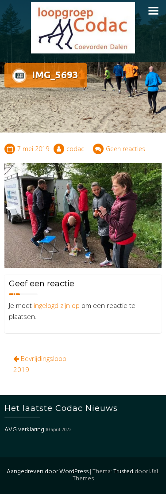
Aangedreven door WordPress (48, 472)
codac (75, 148)
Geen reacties (125, 148)
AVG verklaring (24, 430)
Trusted (123, 472)
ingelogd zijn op (57, 305)
